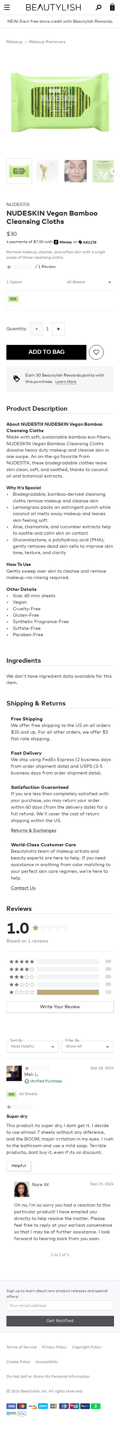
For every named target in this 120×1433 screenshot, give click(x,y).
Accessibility (47, 1362)
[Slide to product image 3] (75, 171)
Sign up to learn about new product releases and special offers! (57, 1294)
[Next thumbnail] (113, 171)
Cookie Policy (18, 1362)
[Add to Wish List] (96, 352)
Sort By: (16, 1040)
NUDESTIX (18, 204)
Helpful (19, 1166)
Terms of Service (21, 1347)
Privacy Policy (54, 1347)
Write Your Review (60, 1007)
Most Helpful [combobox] (22, 1046)
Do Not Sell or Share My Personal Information (48, 1377)
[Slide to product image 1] (19, 171)
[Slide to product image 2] (47, 171)
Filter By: (72, 1040)
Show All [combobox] (74, 1046)
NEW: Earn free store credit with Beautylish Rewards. (60, 21)
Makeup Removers (47, 42)
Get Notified (60, 1321)
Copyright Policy (86, 1347)
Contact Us (23, 888)
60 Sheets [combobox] (76, 282)
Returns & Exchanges (33, 830)
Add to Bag (46, 352)
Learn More (65, 382)
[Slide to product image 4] (103, 171)
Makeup (14, 42)
